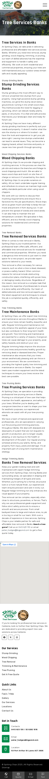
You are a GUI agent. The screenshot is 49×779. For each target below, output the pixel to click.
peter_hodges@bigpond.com (15, 530)
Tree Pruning (8, 670)
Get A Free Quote (10, 674)
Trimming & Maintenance (14, 666)
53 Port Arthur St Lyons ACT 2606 (27, 750)
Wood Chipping (9, 657)
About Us (6, 689)
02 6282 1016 (32, 729)
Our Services (8, 702)
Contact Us (7, 711)
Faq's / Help (8, 694)
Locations (7, 706)
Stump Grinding (10, 653)
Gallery (5, 698)
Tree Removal (8, 662)
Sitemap (6, 767)
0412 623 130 (24, 527)
